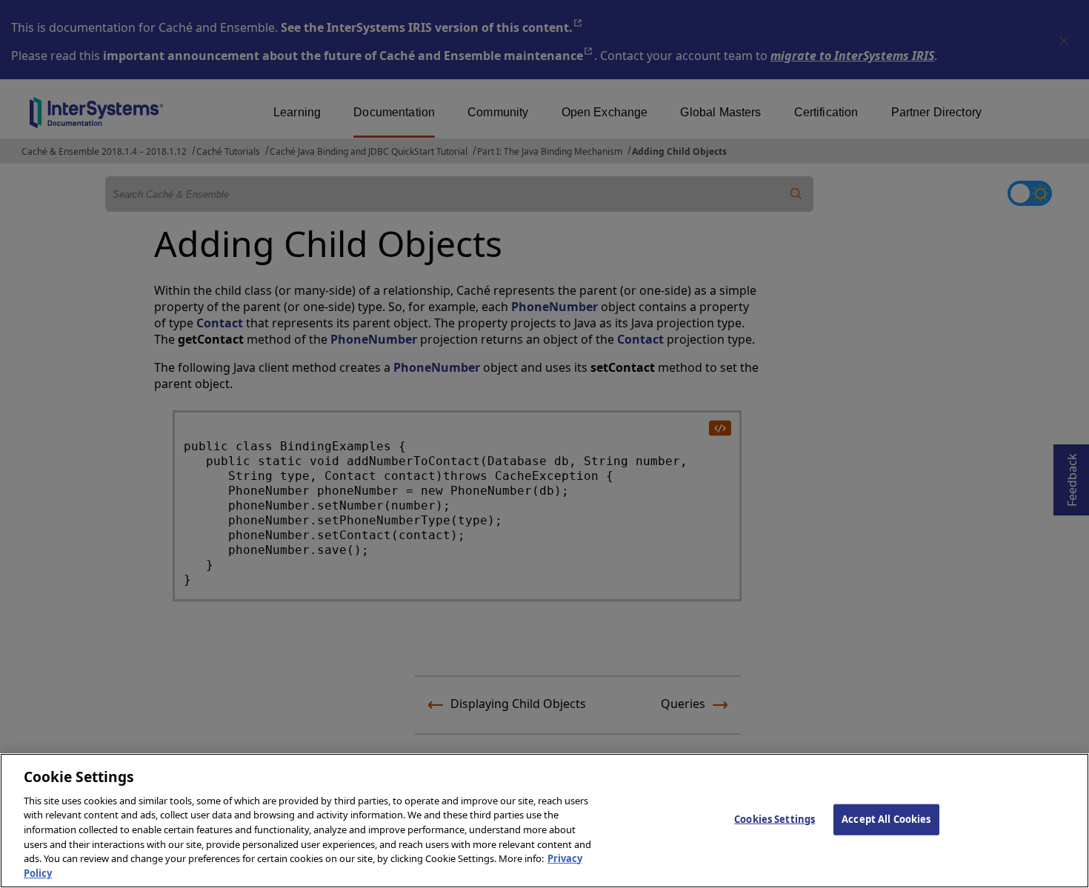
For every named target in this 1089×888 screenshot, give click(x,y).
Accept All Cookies (886, 819)
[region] (544, 820)
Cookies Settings (774, 819)
